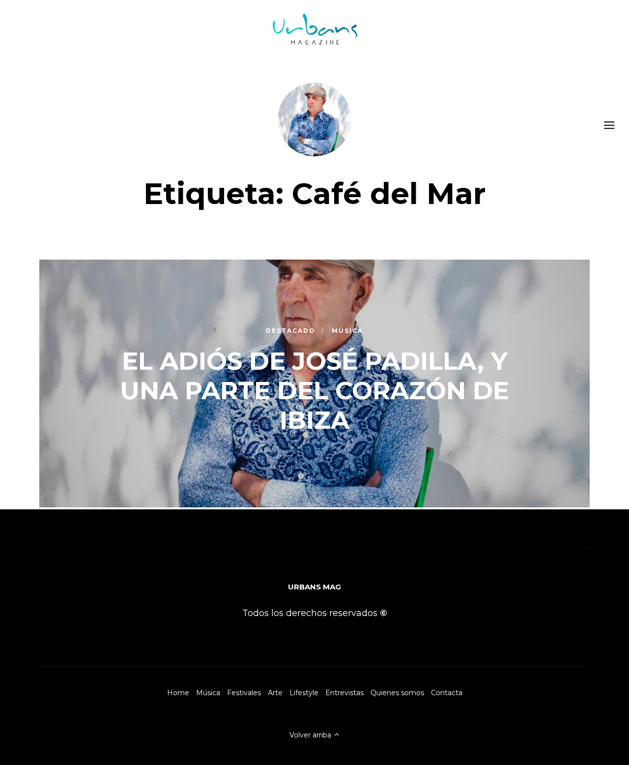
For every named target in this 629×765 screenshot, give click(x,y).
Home (178, 692)
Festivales (244, 692)
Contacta (446, 692)
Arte (275, 692)
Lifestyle (303, 692)
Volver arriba (311, 735)
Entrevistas (344, 692)
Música (208, 692)
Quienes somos (397, 692)
